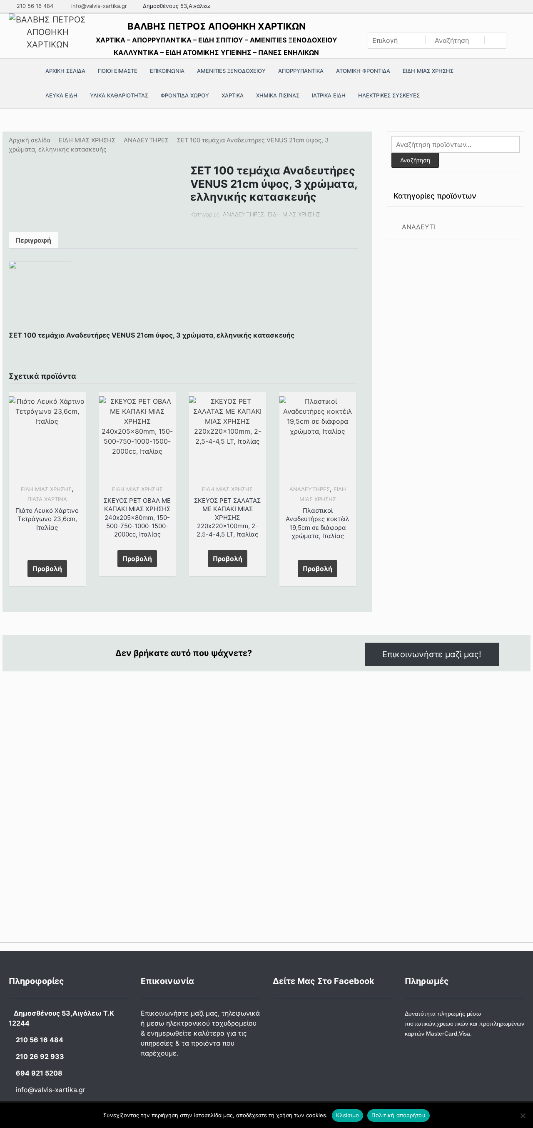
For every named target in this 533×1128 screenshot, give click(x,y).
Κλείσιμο (347, 1115)
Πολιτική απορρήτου (398, 1115)
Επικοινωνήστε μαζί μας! (431, 654)
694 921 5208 (39, 1073)
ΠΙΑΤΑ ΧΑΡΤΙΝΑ (47, 499)
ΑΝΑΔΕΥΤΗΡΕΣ (146, 140)
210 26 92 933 (40, 1056)
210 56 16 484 (34, 5)
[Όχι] (522, 1115)
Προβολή (47, 568)
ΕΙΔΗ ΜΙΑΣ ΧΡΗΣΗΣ (87, 140)
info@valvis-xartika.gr (98, 5)
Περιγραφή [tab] (33, 240)
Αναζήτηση (415, 160)
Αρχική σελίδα (29, 140)
